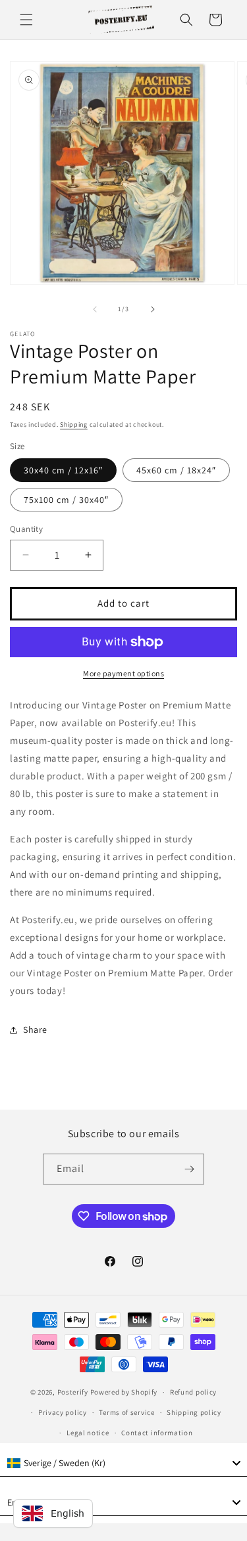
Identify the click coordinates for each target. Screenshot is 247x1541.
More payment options (123, 673)
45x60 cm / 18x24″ (176, 470)
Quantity (26, 528)
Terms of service (126, 1412)
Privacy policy (62, 1412)
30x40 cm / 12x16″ (63, 470)
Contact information (156, 1432)
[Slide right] (152, 309)
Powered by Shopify (124, 1392)
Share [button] (35, 1029)
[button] (26, 19)
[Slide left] (94, 309)
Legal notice (88, 1432)
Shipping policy (194, 1412)
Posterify (72, 1392)
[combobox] (123, 1463)
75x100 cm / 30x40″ (66, 500)
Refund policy (193, 1392)
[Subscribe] (189, 1169)
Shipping (74, 424)
